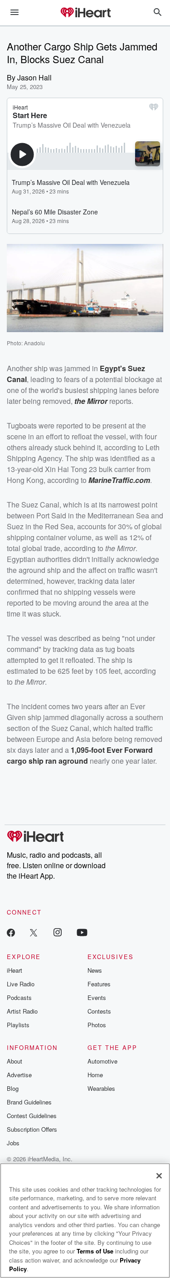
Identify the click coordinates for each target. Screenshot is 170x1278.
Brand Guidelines (29, 1102)
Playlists (18, 1024)
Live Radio (20, 984)
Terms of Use (95, 1251)
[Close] (159, 1176)
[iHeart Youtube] (82, 932)
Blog (13, 1088)
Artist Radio (22, 1011)
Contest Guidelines (32, 1115)
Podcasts (19, 997)
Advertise (19, 1074)
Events (96, 997)
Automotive (102, 1061)
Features (99, 984)
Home (95, 1074)
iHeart (14, 970)
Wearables (101, 1088)
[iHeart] (85, 13)
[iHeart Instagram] (57, 932)
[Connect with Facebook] (11, 932)
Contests (99, 1011)
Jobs (13, 1143)
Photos (96, 1024)
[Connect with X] (33, 932)
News (94, 970)
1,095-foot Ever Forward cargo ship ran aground (80, 755)
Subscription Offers (32, 1129)
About (14, 1061)
